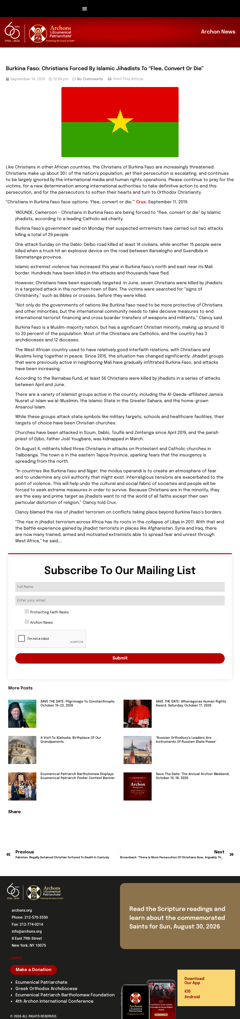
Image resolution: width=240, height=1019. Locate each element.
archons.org (22, 910)
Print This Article (127, 79)
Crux (141, 202)
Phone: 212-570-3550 (30, 917)
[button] (85, 8)
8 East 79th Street (27, 938)
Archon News (41, 623)
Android (192, 997)
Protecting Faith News (49, 612)
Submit (120, 658)
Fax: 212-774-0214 (27, 924)
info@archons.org (27, 931)
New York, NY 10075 (29, 945)
